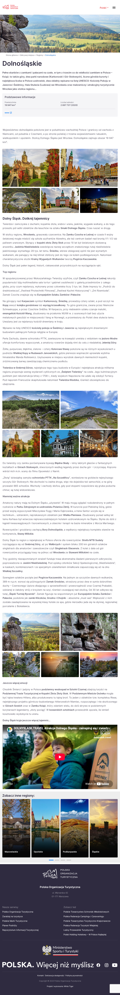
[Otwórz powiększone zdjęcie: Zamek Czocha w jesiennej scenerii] (21, 443)
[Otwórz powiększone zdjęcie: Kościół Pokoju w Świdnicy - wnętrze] (99, 443)
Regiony (39, 55)
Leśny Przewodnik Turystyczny (79, 930)
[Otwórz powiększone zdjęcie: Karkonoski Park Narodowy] (30, 410)
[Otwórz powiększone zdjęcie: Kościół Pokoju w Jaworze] (60, 443)
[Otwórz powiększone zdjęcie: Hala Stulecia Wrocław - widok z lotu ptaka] (21, 200)
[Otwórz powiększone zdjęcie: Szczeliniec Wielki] (30, 632)
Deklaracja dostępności (54, 975)
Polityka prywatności (74, 975)
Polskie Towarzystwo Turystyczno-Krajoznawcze (87, 921)
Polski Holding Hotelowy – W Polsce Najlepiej (85, 934)
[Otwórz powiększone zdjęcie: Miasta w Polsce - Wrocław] (99, 200)
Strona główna (12, 55)
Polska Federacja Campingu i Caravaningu (84, 916)
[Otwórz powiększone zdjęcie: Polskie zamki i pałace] (60, 200)
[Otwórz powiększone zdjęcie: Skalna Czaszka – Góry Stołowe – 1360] (89, 632)
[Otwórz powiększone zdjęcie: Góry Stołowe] (21, 664)
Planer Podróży (9, 925)
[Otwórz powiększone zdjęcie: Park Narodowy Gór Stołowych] (99, 664)
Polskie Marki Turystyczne (14, 921)
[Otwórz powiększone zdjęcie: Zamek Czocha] (30, 168)
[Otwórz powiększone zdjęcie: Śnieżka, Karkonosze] (89, 410)
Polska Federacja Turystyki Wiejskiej (81, 925)
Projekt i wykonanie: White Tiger (60, 986)
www (7, 113)
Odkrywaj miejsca (27, 55)
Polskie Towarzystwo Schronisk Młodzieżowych (86, 911)
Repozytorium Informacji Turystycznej (20, 930)
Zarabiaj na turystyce (12, 916)
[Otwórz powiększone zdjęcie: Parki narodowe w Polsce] (60, 664)
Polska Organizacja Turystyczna (17, 911)
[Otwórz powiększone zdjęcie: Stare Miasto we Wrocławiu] (89, 168)
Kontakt (40, 975)
